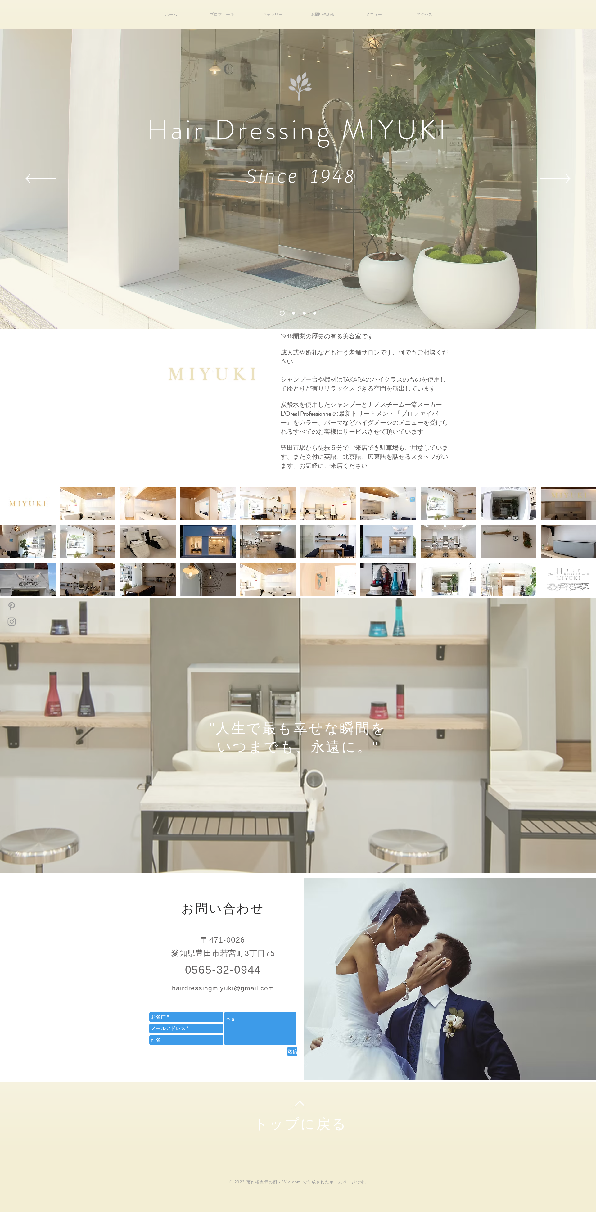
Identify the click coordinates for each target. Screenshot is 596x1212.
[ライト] (292, 313)
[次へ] (555, 179)
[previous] (13, 547)
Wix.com (291, 1182)
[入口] (281, 313)
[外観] (304, 313)
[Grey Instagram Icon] (11, 621)
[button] (28, 503)
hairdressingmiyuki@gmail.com (223, 988)
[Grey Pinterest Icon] (11, 606)
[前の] (40, 179)
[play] (583, 591)
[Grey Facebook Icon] (11, 590)
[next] (583, 547)
